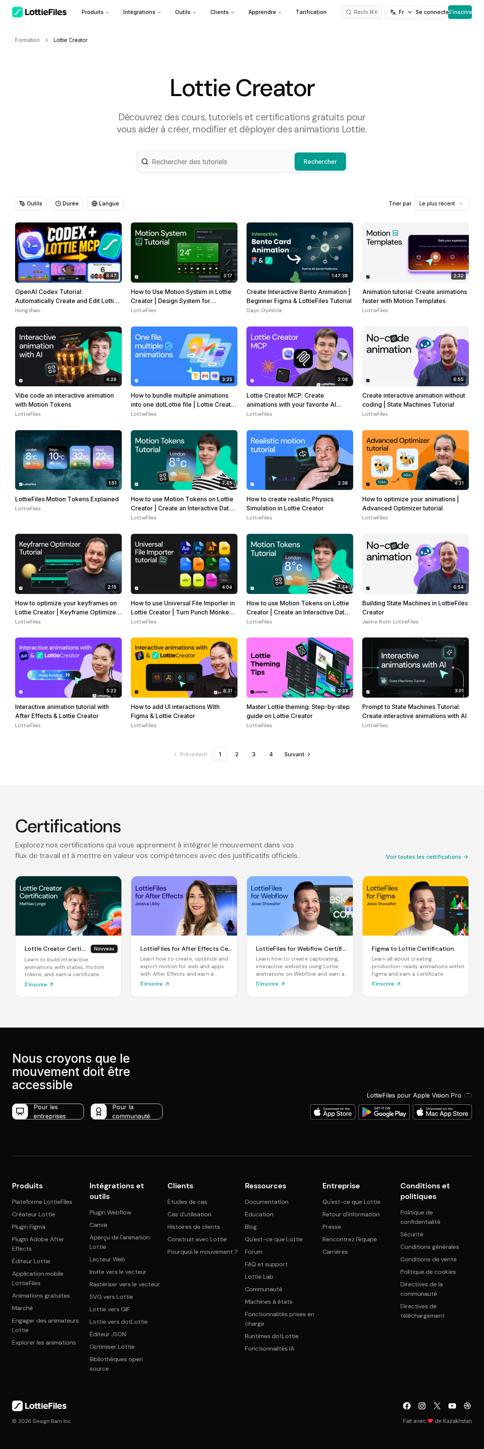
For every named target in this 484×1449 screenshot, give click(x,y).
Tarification (311, 12)
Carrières (335, 1252)
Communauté (263, 1289)
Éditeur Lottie (31, 1261)
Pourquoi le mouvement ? (203, 1252)
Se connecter (433, 12)
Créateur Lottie (33, 1214)
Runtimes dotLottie (272, 1336)
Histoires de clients (194, 1227)
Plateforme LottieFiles (42, 1202)
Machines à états (269, 1302)
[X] (437, 1405)
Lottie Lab (259, 1277)
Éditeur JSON (108, 1334)
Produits (93, 12)
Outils (183, 12)
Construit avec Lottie (197, 1239)
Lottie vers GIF (110, 1309)
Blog (251, 1227)
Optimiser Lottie (112, 1347)
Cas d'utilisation (189, 1214)
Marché (22, 1308)
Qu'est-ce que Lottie (274, 1239)
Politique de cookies (428, 1272)
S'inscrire (460, 12)
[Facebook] (406, 1405)
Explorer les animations (44, 1342)
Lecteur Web (107, 1259)
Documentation (267, 1202)
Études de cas (187, 1202)
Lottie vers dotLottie (119, 1322)
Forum (253, 1252)
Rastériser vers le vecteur (125, 1284)
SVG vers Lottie (111, 1297)
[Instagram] (422, 1405)
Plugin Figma (28, 1227)
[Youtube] (452, 1405)
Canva (98, 1225)
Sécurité (412, 1234)
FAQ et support (266, 1264)
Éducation (259, 1214)
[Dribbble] (467, 1405)
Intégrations (139, 12)
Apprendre (262, 12)
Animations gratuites (41, 1296)
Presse (332, 1227)
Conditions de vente (428, 1259)
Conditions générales (429, 1247)
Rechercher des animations (368, 12)
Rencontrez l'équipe (350, 1239)
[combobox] (441, 203)
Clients (219, 12)
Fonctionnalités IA (270, 1349)
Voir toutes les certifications (423, 857)
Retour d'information (351, 1214)
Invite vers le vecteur (118, 1272)
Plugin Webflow (110, 1212)
